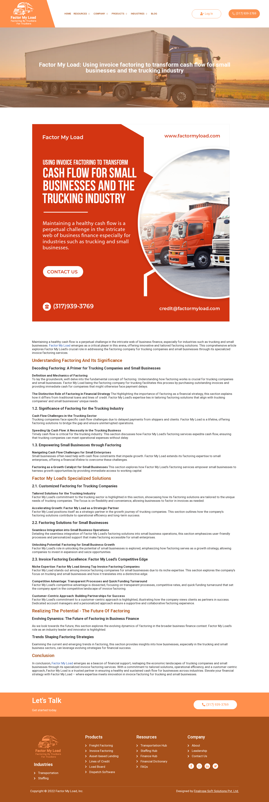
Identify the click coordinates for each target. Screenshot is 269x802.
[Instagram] (199, 766)
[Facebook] (191, 766)
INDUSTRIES (137, 13)
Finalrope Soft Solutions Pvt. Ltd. (216, 791)
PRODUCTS (118, 13)
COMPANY (99, 13)
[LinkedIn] (207, 766)
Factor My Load (59, 345)
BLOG (154, 13)
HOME (67, 13)
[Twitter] (215, 766)
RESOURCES (80, 13)
